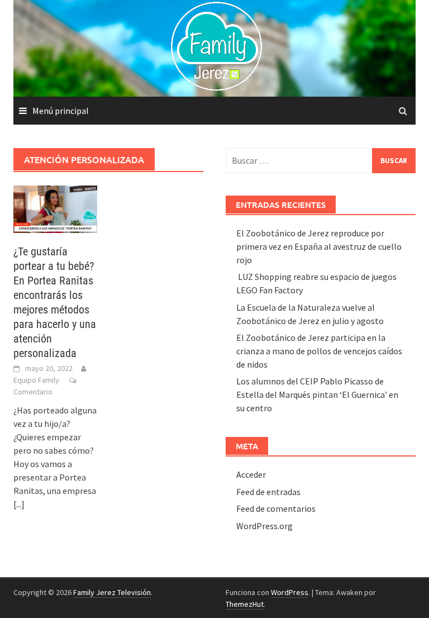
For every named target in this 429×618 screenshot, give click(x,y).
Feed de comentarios (276, 508)
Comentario (33, 392)
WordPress (289, 592)
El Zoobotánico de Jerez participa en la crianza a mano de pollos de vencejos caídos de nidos (319, 351)
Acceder (251, 474)
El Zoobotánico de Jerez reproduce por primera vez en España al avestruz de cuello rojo (319, 246)
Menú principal (60, 110)
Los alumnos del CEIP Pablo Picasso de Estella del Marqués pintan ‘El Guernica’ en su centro (317, 394)
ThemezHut (245, 604)
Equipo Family (36, 380)
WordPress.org (264, 525)
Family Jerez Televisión (112, 592)
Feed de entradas (268, 491)
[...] (19, 504)
